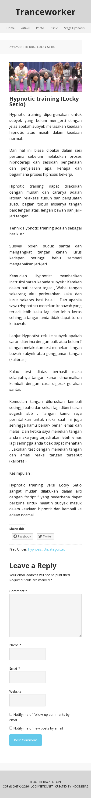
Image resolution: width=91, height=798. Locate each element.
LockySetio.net (42, 786)
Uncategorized (55, 549)
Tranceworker (45, 11)
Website (15, 691)
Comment (18, 591)
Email (14, 668)
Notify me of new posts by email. (38, 728)
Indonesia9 (80, 786)
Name (15, 645)
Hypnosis (35, 549)
